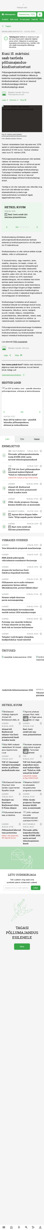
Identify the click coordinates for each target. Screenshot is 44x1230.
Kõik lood (14, 19)
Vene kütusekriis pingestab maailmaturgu (21, 548)
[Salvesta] (40, 451)
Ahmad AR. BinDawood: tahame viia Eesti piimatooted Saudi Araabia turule (22, 490)
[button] (17, 888)
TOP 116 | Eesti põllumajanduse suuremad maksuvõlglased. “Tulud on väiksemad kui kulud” (24, 472)
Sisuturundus (18, 451)
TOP (10, 466)
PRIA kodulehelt (20, 342)
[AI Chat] (33, 1227)
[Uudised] (11, 1227)
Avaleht (5, 19)
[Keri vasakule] (4, 412)
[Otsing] (26, 1227)
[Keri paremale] (40, 412)
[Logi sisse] (40, 1227)
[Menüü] (4, 1227)
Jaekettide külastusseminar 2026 (17, 690)
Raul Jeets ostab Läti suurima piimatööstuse (32, 732)
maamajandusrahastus (11, 375)
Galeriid (34, 19)
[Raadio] (19, 1227)
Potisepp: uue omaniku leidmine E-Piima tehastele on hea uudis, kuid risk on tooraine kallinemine (17, 625)
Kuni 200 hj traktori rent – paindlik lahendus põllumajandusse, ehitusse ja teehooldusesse (20, 422)
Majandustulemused (17, 511)
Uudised (11, 484)
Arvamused (25, 19)
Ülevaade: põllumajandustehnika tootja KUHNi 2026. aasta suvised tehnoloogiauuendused (23, 457)
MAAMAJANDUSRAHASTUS (12, 31)
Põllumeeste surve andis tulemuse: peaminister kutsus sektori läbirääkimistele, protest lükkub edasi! (20, 585)
